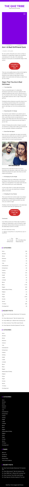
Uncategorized (5, 306)
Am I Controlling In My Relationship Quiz (21, 240)
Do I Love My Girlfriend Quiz (10, 240)
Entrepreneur (5, 268)
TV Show (4, 303)
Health (3, 275)
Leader (3, 277)
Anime (3, 256)
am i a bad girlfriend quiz (18, 231)
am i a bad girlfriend (9, 231)
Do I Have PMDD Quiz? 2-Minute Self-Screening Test (13, 320)
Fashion (4, 270)
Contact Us (4, 454)
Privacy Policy (5, 458)
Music (3, 284)
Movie (3, 282)
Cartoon (4, 260)
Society (3, 299)
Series (3, 294)
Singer (3, 296)
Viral (15, 484)
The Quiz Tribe (14, 6)
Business (4, 258)
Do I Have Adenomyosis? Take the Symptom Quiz (13, 318)
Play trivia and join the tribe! (14, 8)
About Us (4, 452)
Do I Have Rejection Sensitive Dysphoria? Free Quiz (13, 325)
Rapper (3, 287)
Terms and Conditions (7, 460)
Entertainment (5, 265)
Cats (3, 263)
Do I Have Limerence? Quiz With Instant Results (12, 323)
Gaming (3, 272)
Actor (3, 251)
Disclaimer (4, 456)
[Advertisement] (14, 30)
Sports (3, 301)
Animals (4, 253)
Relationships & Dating (11, 229)
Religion (3, 291)
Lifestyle (4, 280)
